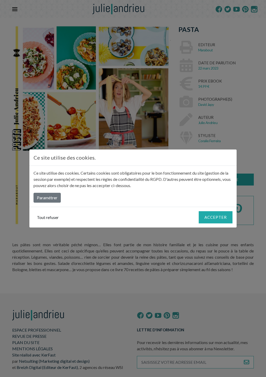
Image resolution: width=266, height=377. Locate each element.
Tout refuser (48, 217)
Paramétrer (47, 197)
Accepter (215, 217)
